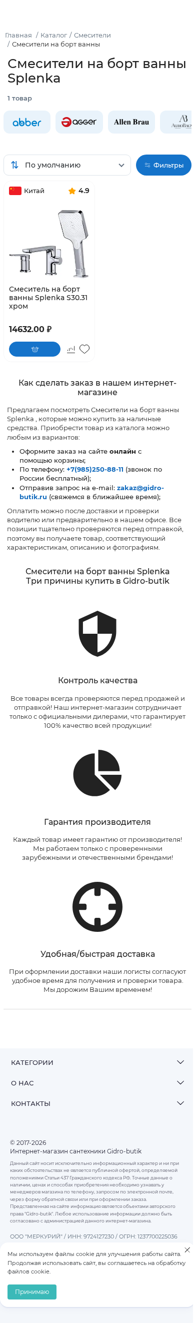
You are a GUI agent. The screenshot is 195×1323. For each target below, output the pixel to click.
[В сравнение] (71, 349)
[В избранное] (85, 349)
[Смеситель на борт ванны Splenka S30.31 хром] (49, 240)
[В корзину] (34, 349)
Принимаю (32, 1291)
